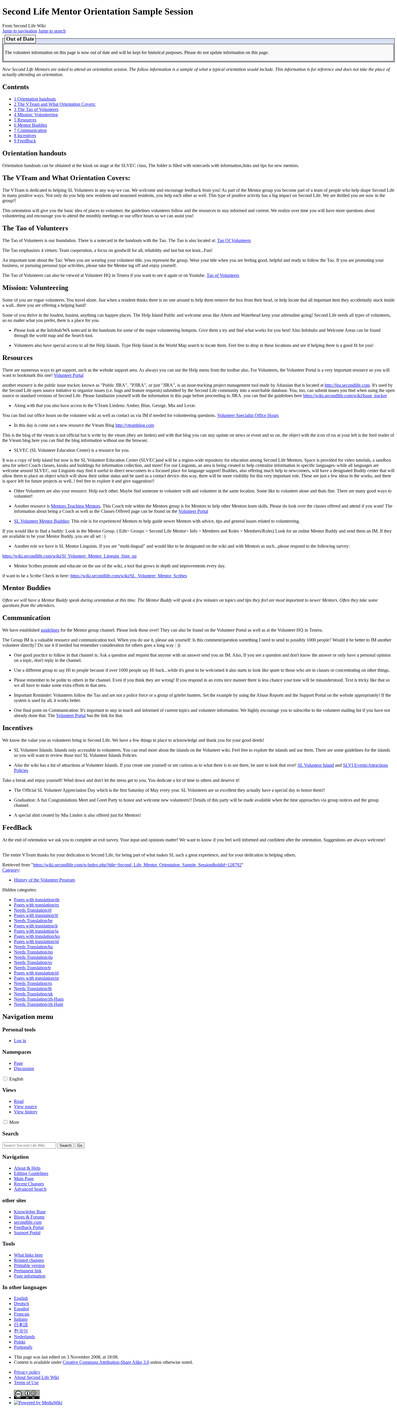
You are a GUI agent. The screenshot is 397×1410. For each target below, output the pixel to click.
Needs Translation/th (33, 988)
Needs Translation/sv (33, 962)
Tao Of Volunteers (234, 240)
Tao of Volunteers (223, 275)
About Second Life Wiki (36, 1377)
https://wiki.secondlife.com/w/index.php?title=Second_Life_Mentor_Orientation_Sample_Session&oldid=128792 (137, 864)
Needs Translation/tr (32, 967)
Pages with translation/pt (36, 978)
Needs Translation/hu (33, 946)
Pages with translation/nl (36, 941)
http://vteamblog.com (134, 425)
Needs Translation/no (33, 951)
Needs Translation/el (32, 910)
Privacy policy (27, 1372)
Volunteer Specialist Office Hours (248, 415)
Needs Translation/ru (33, 983)
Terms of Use (26, 1382)
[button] (5, 1079)
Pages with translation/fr (36, 915)
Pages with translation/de (37, 899)
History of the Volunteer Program (44, 879)
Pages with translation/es (36, 904)
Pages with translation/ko (37, 936)
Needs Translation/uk (33, 993)
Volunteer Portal (68, 375)
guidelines (50, 630)
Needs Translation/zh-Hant (38, 1004)
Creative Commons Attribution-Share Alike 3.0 (106, 1362)
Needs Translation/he (33, 920)
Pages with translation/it (36, 925)
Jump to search (52, 30)
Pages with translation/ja (36, 931)
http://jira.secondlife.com (347, 385)
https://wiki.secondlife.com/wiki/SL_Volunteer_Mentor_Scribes (128, 575)
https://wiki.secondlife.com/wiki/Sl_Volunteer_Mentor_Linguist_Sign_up (69, 555)
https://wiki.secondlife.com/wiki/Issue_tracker (345, 395)
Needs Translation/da (33, 957)
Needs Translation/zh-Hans (39, 999)
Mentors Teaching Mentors (75, 506)
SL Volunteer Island (316, 765)
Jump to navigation (19, 30)
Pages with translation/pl (36, 972)
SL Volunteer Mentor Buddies (41, 521)
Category (10, 870)
